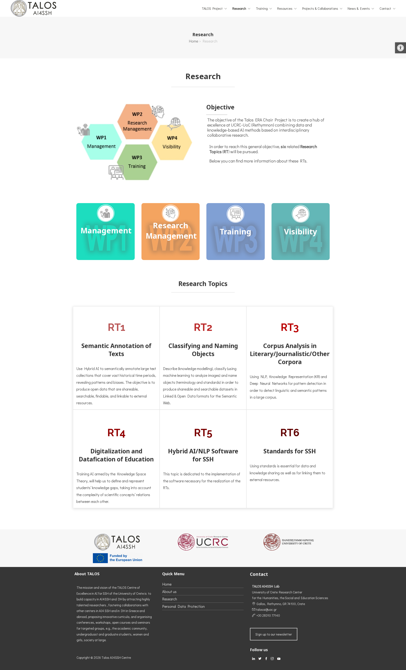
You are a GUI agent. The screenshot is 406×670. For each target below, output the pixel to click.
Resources (284, 8)
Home (193, 41)
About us (169, 591)
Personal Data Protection (183, 606)
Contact (385, 8)
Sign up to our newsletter (273, 634)
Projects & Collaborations (320, 8)
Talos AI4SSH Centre (116, 657)
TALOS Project (212, 8)
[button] (400, 47)
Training (262, 8)
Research (239, 8)
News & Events (359, 8)
